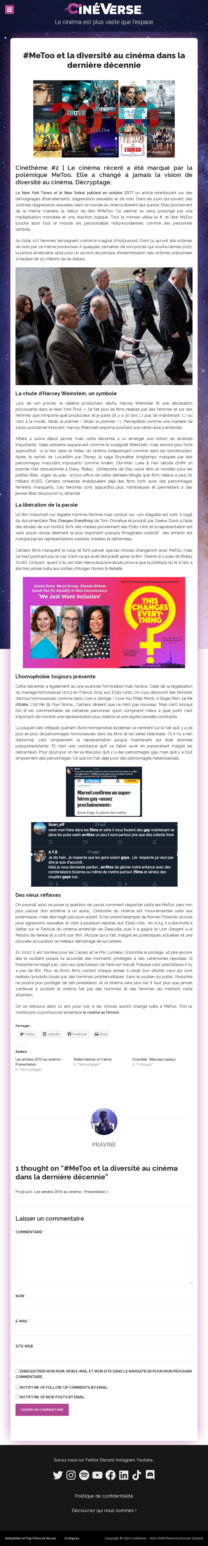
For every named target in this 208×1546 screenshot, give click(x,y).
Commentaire (29, 1232)
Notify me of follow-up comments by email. (64, 1387)
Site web (24, 1346)
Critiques (71, 1538)
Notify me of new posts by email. (53, 1397)
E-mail (22, 1321)
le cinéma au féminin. (101, 1012)
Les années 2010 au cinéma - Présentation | (71, 1192)
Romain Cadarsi (191, 1538)
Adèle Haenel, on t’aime (93, 1059)
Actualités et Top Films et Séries (30, 1538)
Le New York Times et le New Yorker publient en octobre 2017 (74, 192)
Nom (20, 1296)
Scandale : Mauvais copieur (154, 1059)
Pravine (104, 1144)
